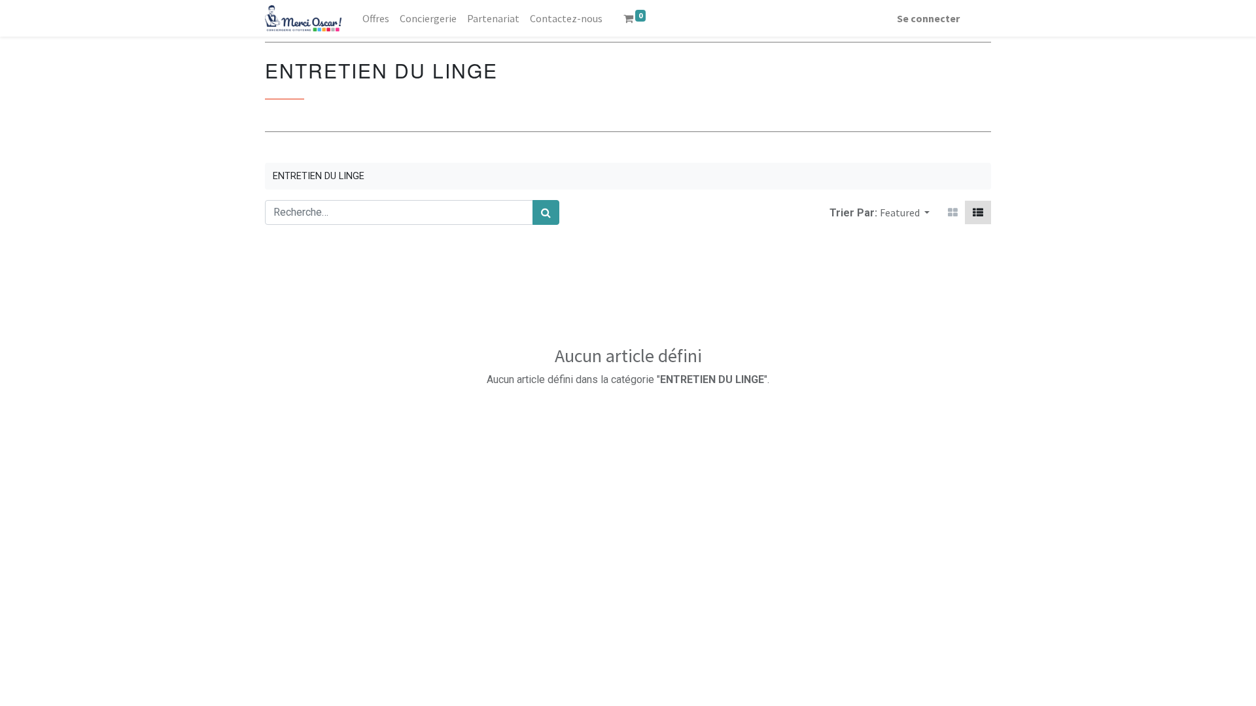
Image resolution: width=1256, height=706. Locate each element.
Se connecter (928, 18)
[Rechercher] (545, 212)
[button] (905, 212)
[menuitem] (375, 18)
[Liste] (978, 212)
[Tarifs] (953, 212)
